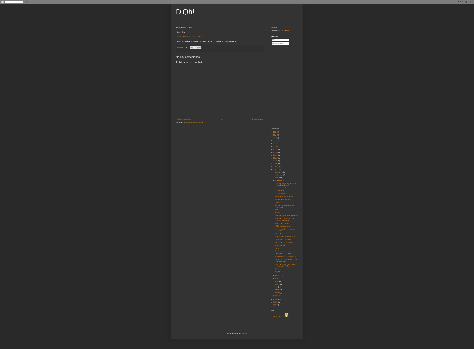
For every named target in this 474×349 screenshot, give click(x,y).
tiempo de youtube (281, 188)
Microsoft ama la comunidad (284, 196)
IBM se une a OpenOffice (283, 239)
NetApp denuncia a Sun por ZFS (285, 257)
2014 (275, 149)
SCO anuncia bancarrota (283, 226)
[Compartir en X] (195, 47)
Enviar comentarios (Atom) (194, 123)
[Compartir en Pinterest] (200, 47)
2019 (275, 135)
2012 (275, 155)
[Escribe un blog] (193, 47)
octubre (277, 178)
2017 (275, 141)
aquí (287, 31)
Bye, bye (277, 272)
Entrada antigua (257, 119)
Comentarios (278, 44)
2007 (275, 169)
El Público (278, 202)
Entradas (277, 40)
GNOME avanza (280, 194)
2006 (275, 299)
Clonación (278, 269)
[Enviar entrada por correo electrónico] (186, 47)
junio (277, 281)
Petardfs (277, 213)
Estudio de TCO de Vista (283, 254)
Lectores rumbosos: (278, 316)
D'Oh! (185, 12)
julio (276, 278)
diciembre (278, 172)
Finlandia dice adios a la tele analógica (190, 37)
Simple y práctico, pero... (283, 223)
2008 (275, 167)
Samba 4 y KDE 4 (280, 245)
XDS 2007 (278, 234)
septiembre (279, 181)
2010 (275, 161)
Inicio (221, 119)
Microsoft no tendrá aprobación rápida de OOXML (285, 265)
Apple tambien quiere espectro (285, 236)
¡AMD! (277, 210)
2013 (275, 152)
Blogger (244, 333)
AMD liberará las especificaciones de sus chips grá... (286, 260)
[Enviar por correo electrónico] (191, 47)
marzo (277, 290)
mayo (277, 284)
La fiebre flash (279, 191)
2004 (275, 305)
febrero (277, 293)
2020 (275, 132)
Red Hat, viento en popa (283, 199)
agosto (277, 275)
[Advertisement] (281, 87)
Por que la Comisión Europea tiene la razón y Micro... (285, 219)
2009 (275, 164)
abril (276, 287)
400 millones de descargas (284, 242)
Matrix (277, 248)
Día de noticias (280, 251)
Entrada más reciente (184, 119)
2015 (275, 146)
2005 (275, 302)
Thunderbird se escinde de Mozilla (286, 216)
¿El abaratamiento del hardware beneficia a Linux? (285, 184)
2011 (275, 158)
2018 (275, 138)
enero (277, 295)
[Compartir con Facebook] (198, 47)
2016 (275, 144)
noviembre (278, 175)
